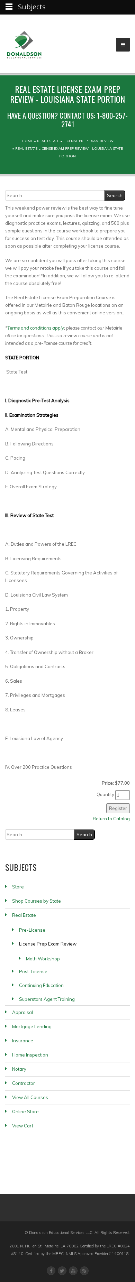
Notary (19, 1069)
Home (27, 141)
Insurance (22, 1040)
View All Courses (30, 1097)
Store (18, 886)
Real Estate (48, 141)
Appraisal (22, 1012)
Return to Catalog (111, 818)
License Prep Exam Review (88, 141)
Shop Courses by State (36, 901)
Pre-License (32, 930)
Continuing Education (41, 985)
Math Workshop (43, 958)
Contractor (23, 1083)
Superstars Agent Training (47, 999)
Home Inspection (30, 1055)
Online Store (25, 1111)
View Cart (22, 1125)
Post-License (33, 971)
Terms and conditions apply (35, 328)
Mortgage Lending (32, 1026)
